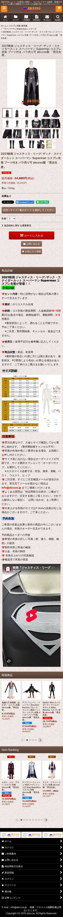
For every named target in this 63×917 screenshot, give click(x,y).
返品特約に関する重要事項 (17, 225)
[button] (4, 9)
